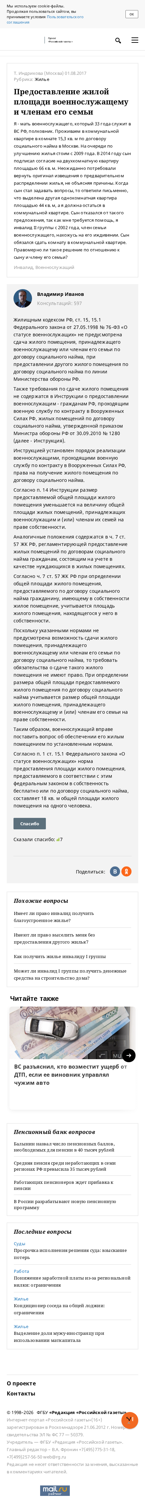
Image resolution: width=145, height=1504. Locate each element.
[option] (72, 1058)
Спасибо (29, 824)
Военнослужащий (55, 267)
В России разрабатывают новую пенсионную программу (65, 1204)
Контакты (21, 1393)
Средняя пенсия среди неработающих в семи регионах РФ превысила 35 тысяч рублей (65, 1166)
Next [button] (129, 1055)
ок (131, 14)
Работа (21, 1271)
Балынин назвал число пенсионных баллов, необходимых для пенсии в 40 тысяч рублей (64, 1147)
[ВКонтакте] (115, 871)
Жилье (42, 79)
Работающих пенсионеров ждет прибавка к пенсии (64, 1185)
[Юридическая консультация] (23, 40)
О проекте (21, 1383)
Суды (19, 1243)
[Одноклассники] (126, 871)
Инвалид (23, 267)
